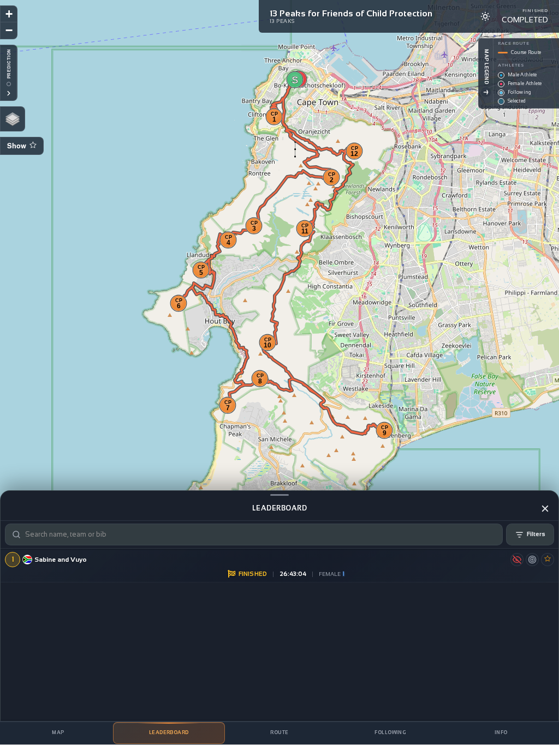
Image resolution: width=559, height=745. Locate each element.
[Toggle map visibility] (517, 559)
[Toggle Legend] (486, 92)
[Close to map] (545, 508)
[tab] (58, 733)
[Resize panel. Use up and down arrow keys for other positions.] (279, 494)
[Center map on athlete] (532, 559)
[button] (294, 79)
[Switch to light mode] (485, 16)
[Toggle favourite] (547, 559)
